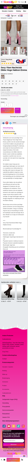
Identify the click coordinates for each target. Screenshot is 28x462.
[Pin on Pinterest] (7, 122)
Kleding (18, 11)
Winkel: (6, 60)
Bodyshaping (6, 378)
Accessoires (5, 389)
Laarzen (10, 18)
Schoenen (3, 18)
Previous (1, 51)
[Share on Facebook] (3, 122)
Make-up (4, 374)
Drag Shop (5, 351)
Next (26, 51)
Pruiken (4, 385)
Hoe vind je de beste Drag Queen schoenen (12, 274)
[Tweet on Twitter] (10, 122)
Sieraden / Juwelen (7, 11)
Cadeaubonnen (6, 393)
